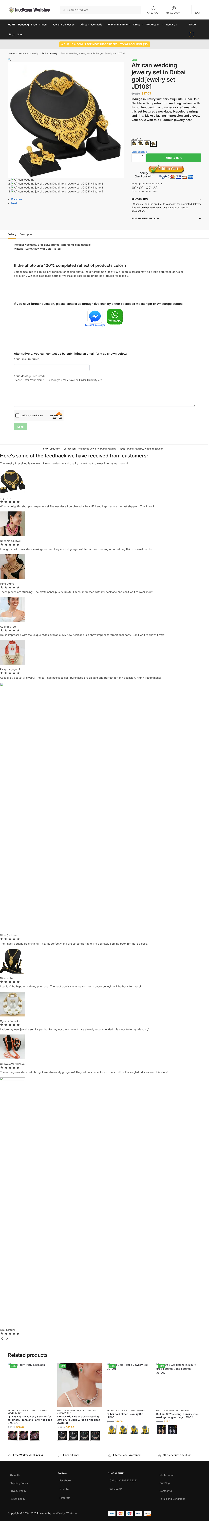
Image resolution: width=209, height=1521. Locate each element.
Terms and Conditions (172, 1498)
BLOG (197, 12)
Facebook (65, 1479)
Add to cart (174, 157)
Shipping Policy (19, 1482)
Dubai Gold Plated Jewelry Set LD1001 (125, 1415)
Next (14, 203)
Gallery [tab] (12, 234)
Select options (30, 1444)
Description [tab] (26, 234)
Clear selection (139, 151)
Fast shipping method (145, 218)
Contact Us (165, 1490)
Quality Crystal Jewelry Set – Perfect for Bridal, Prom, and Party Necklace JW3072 (30, 1420)
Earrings (184, 1410)
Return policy (17, 1498)
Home (12, 53)
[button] (194, 29)
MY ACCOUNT (174, 12)
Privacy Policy (18, 1490)
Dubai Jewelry (49, 53)
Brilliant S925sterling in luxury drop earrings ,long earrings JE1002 (177, 1415)
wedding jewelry (154, 448)
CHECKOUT (153, 12)
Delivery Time (140, 199)
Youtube (64, 1488)
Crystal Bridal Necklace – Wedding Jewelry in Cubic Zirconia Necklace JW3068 (78, 1420)
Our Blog (164, 1482)
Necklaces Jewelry (29, 53)
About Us (15, 1474)
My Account (166, 1474)
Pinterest (64, 1497)
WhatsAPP (116, 1488)
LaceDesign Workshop (65, 1513)
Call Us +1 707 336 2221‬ (123, 1479)
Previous (16, 199)
